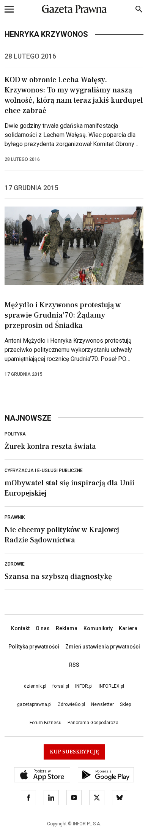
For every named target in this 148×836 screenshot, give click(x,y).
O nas (43, 628)
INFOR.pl (84, 686)
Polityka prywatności (33, 647)
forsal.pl (60, 686)
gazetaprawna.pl (34, 704)
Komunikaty (98, 628)
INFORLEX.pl (111, 686)
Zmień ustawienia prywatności (102, 647)
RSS (74, 665)
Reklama (66, 628)
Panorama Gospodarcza (93, 722)
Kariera (128, 628)
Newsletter (102, 704)
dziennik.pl (35, 686)
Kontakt (20, 628)
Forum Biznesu (45, 722)
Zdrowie (15, 564)
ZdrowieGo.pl (71, 704)
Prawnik (15, 517)
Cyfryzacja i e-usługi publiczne (44, 470)
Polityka (15, 434)
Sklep (125, 704)
